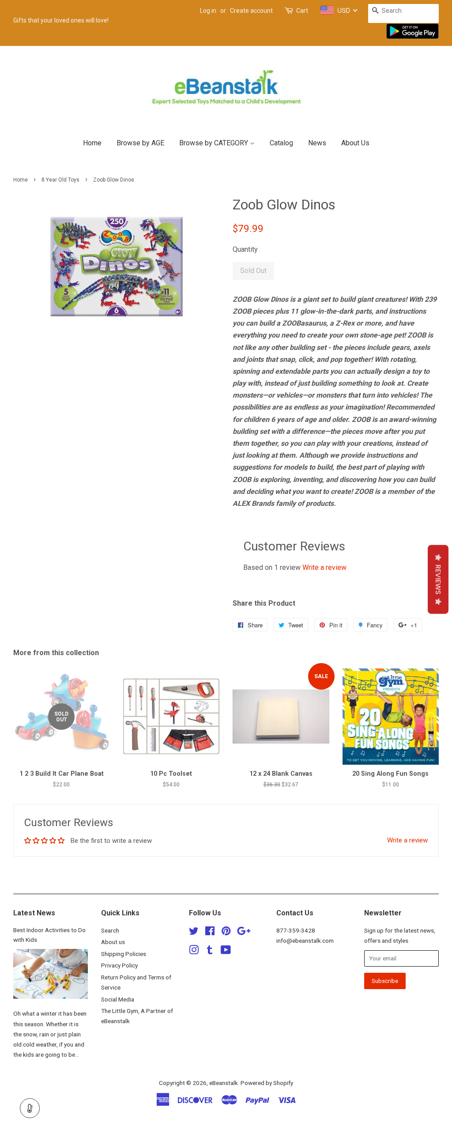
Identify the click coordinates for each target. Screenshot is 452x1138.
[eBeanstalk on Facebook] (210, 932)
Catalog (281, 143)
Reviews (438, 580)
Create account (251, 10)
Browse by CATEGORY (214, 143)
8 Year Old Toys (60, 180)
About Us (355, 143)
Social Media (117, 999)
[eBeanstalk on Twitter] (194, 932)
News (317, 143)
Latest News (34, 913)
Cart (302, 10)
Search (110, 930)
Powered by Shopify (267, 1082)
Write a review (324, 567)
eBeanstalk (223, 1082)
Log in (208, 10)
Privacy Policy (119, 965)
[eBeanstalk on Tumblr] (210, 951)
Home (92, 143)
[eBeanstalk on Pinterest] (226, 932)
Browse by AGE (140, 143)
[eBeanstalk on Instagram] (194, 951)
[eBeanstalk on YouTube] (226, 951)
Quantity (245, 249)
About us (113, 941)
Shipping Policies (123, 953)
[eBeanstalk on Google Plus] (243, 932)
